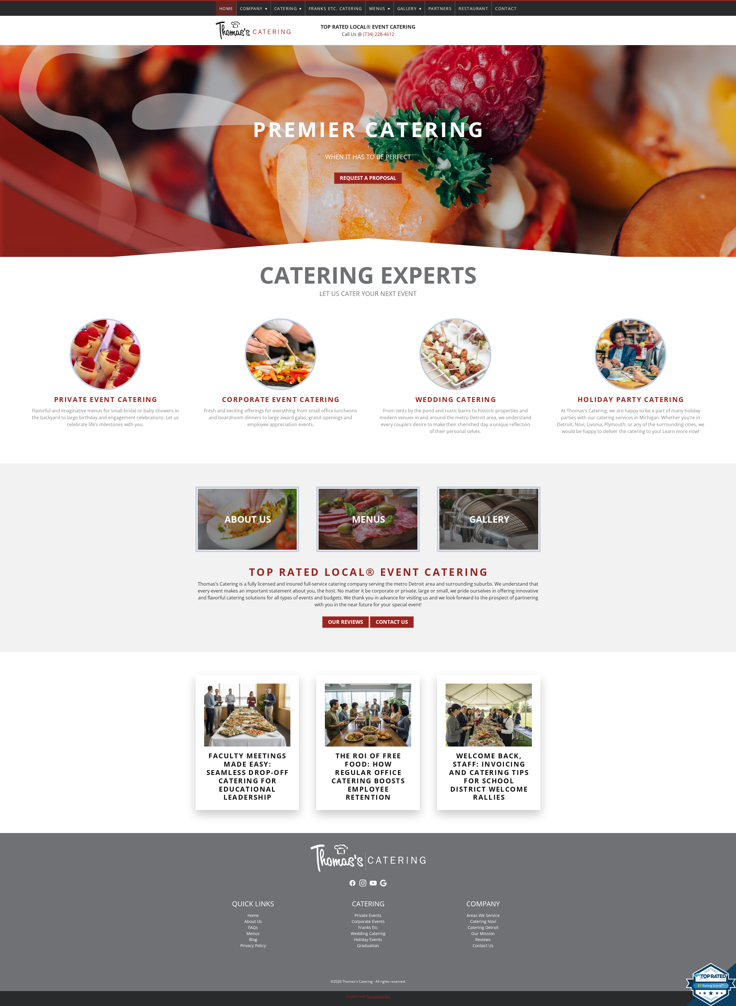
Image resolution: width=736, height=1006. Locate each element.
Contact (506, 8)
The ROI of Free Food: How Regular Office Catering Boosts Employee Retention (368, 776)
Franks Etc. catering (335, 8)
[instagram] (478, 30)
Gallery (409, 8)
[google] (498, 30)
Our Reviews (345, 622)
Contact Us (392, 622)
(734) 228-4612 (378, 34)
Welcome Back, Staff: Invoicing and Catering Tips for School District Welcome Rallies (489, 776)
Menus (379, 8)
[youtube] (488, 30)
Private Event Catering (106, 399)
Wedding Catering (455, 399)
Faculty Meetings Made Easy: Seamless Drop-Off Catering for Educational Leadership (247, 776)
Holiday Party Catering (631, 399)
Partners (440, 8)
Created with (368, 996)
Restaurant (473, 8)
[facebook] (467, 30)
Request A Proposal (368, 178)
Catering (288, 8)
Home (226, 8)
